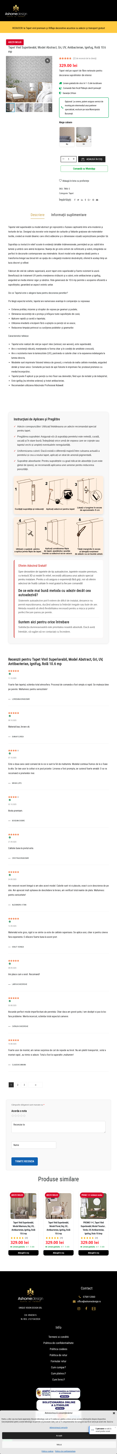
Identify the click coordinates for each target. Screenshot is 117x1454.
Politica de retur (58, 1355)
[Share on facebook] (74, 200)
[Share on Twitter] (78, 200)
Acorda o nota (19, 1110)
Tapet (71, 193)
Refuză (59, 1445)
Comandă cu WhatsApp (84, 168)
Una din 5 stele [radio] (12, 1115)
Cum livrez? (58, 1379)
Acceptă (59, 1436)
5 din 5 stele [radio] (24, 1115)
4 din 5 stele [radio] (21, 1115)
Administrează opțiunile (58, 1428)
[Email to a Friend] (97, 200)
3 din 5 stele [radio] (18, 1115)
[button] (113, 1413)
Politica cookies (47, 1451)
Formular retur (58, 1361)
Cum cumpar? (58, 1367)
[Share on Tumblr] (85, 200)
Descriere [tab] (37, 215)
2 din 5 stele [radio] (15, 1115)
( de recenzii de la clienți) (84, 58)
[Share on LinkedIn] (82, 200)
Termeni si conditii (58, 1336)
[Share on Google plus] (89, 200)
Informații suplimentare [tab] (68, 215)
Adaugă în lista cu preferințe (75, 180)
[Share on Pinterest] (93, 200)
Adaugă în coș (94, 159)
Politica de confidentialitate (65, 1451)
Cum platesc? (58, 1373)
